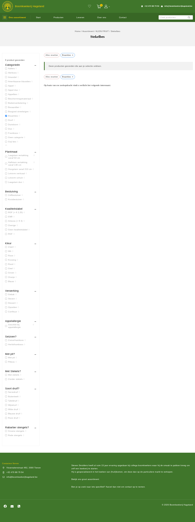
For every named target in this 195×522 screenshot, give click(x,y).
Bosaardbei (13, 107)
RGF (10, 234)
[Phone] (19, 506)
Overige (12, 225)
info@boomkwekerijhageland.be (21, 477)
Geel (10, 268)
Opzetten (12, 307)
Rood (10, 264)
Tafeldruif (12, 401)
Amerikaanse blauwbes (19, 81)
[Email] (12, 506)
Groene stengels (16, 431)
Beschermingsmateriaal (19, 99)
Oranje (11, 277)
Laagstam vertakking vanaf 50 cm (18, 156)
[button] (109, 6)
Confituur (12, 311)
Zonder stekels (15, 379)
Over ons (101, 17)
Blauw (11, 281)
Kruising (12, 260)
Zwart (11, 247)
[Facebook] (5, 506)
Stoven (11, 299)
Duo (10, 129)
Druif (10, 120)
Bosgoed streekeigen (18, 111)
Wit (9, 251)
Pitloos (11, 362)
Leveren (80, 17)
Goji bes (12, 141)
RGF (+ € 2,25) (15, 212)
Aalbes (11, 68)
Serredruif (13, 392)
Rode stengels (15, 435)
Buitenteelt (13, 396)
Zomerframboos (16, 340)
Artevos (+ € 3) (15, 221)
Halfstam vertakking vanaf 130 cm (17, 163)
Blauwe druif (14, 413)
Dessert (12, 303)
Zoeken (190, 18)
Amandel (12, 77)
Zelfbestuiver (14, 195)
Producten (59, 17)
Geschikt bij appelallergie (14, 325)
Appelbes (12, 94)
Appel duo (13, 90)
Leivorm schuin (15, 178)
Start (38, 17)
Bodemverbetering (17, 103)
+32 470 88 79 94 (15, 472)
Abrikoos (12, 73)
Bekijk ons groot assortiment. (85, 479)
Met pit (11, 357)
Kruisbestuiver (15, 199)
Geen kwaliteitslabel (18, 229)
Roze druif (13, 418)
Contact (123, 17)
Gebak (11, 294)
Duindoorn (13, 124)
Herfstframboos (15, 344)
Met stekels (13, 375)
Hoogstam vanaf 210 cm (20, 169)
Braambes (13, 116)
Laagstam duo (15, 182)
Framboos (13, 133)
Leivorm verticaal (16, 173)
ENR (10, 217)
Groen (11, 273)
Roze (10, 255)
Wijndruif (12, 405)
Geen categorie (15, 137)
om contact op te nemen (133, 487)
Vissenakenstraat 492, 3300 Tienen (23, 468)
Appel (11, 86)
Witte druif (13, 409)
